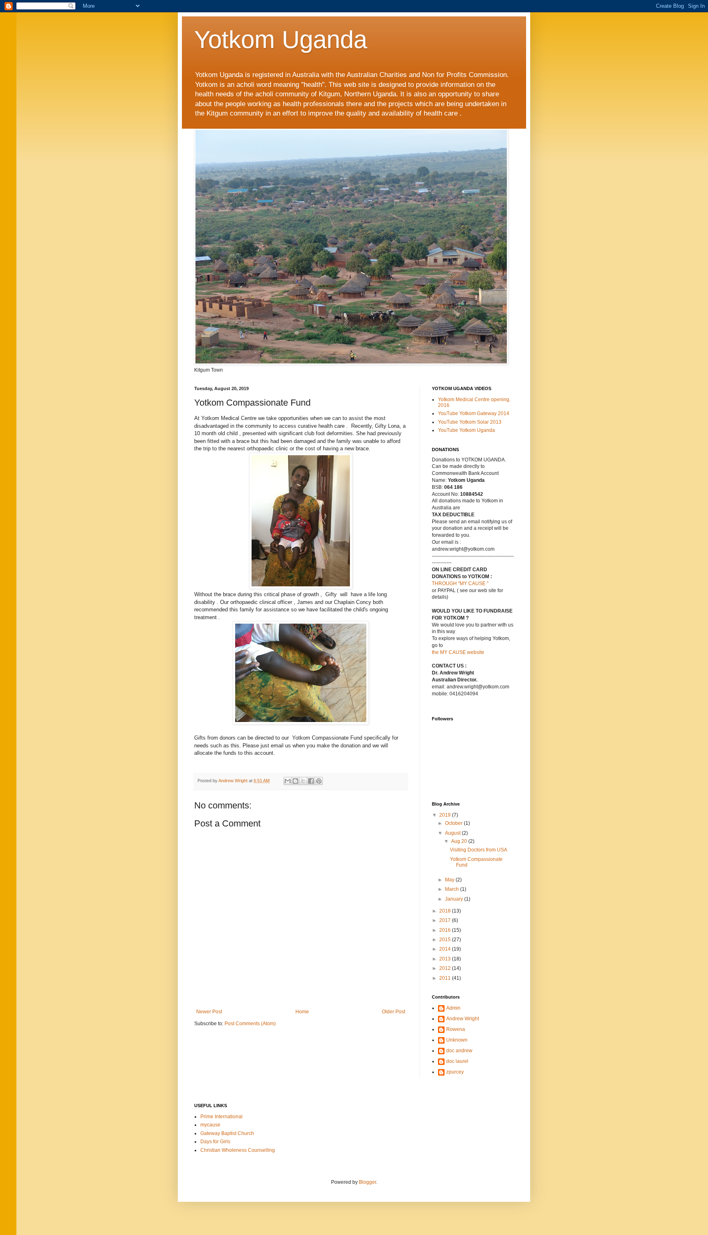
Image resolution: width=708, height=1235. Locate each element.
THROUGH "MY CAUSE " (460, 583)
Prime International (221, 1116)
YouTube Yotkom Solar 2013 (470, 422)
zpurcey (455, 1072)
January (454, 899)
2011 (445, 978)
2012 (445, 968)
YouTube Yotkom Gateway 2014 (473, 413)
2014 (445, 949)
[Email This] (288, 781)
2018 (445, 911)
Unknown (456, 1040)
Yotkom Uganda (280, 39)
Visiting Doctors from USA (478, 850)
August (453, 833)
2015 (445, 939)
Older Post (393, 1012)
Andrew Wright (462, 1019)
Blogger (367, 1182)
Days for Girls (215, 1141)
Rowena (455, 1029)
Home (302, 1012)
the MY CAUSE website (458, 652)
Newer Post (209, 1012)
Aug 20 (459, 841)
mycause (210, 1125)
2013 (445, 959)
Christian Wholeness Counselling (237, 1150)
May (450, 880)
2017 (445, 920)
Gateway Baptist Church (227, 1133)
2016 (445, 930)
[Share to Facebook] (311, 781)
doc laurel (457, 1061)
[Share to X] (303, 781)
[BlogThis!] (295, 781)
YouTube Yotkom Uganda (466, 430)
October (454, 823)
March (452, 889)
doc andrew (459, 1050)
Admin (453, 1008)
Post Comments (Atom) (250, 1023)
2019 (445, 815)
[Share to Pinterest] (319, 781)
